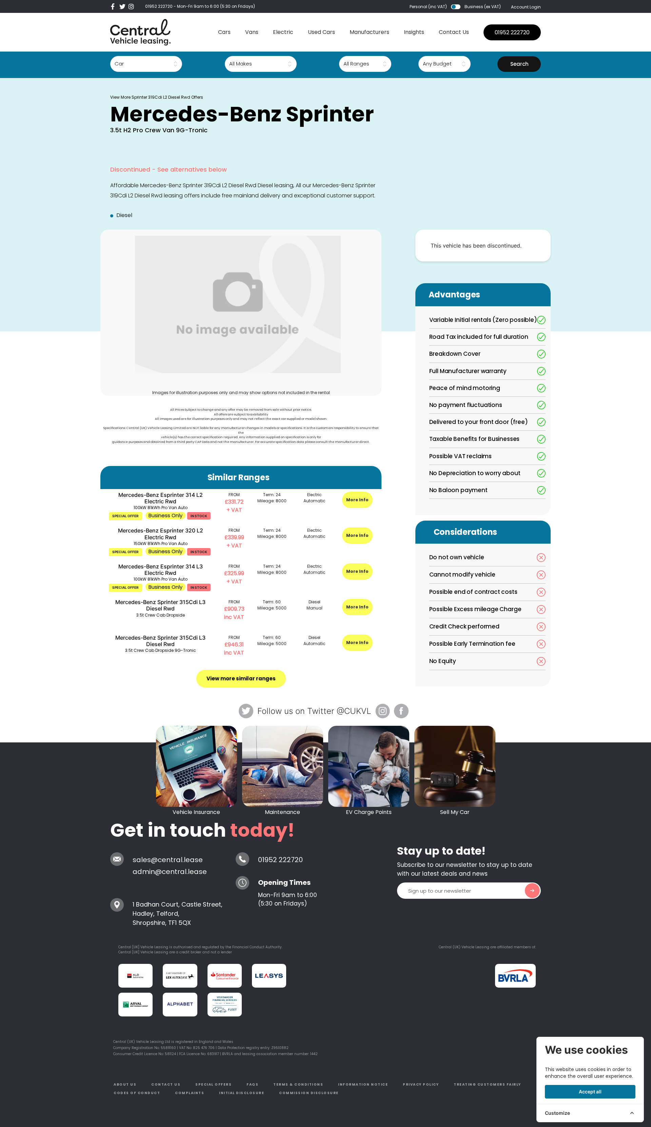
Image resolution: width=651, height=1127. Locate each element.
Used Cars (321, 32)
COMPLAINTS (189, 1092)
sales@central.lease (168, 859)
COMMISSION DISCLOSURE (309, 1092)
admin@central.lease (170, 871)
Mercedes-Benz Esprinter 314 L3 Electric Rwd (160, 569)
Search (519, 63)
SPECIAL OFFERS (213, 1084)
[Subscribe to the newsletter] (532, 890)
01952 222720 (159, 6)
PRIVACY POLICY (421, 1084)
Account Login (526, 7)
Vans (251, 32)
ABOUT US (125, 1084)
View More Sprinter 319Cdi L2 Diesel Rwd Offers (156, 97)
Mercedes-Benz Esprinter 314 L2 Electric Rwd (160, 498)
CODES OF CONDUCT (137, 1092)
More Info (357, 500)
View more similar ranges (241, 678)
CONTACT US (165, 1084)
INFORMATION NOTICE (363, 1084)
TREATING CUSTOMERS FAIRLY (487, 1084)
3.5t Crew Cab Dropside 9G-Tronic (160, 650)
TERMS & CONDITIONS (298, 1084)
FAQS (252, 1084)
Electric (283, 32)
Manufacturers (369, 32)
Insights (414, 32)
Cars (224, 32)
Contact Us (454, 32)
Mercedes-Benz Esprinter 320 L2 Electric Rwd (160, 533)
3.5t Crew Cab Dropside (160, 615)
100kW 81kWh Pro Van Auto (161, 507)
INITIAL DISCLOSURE (241, 1092)
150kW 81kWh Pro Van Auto (161, 543)
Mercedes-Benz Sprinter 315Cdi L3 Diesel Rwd (160, 605)
